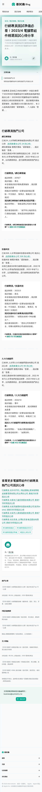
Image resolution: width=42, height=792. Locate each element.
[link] (21, 588)
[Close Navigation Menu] (3, 4)
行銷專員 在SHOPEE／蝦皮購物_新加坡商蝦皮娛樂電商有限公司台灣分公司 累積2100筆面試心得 (20, 493)
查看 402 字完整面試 (19, 443)
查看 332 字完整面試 (14, 336)
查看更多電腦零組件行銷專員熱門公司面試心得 (18, 81)
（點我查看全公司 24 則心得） (19, 144)
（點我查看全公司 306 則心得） (17, 256)
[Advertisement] (21, 725)
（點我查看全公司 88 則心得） (21, 366)
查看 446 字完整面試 (17, 227)
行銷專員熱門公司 (9, 78)
